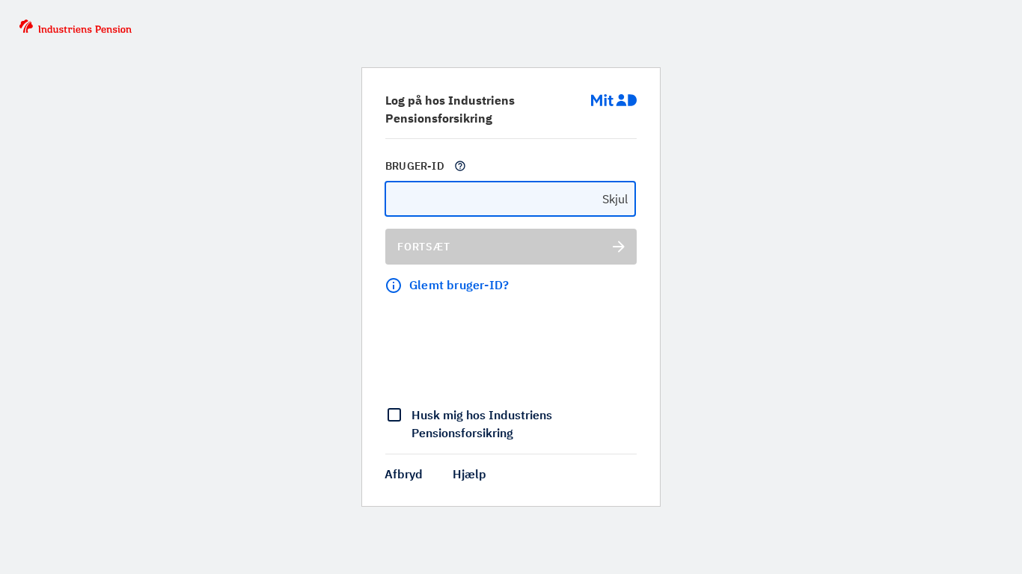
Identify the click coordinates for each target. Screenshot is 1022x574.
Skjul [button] (615, 198)
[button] (404, 473)
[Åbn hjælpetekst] (460, 166)
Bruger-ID (414, 166)
